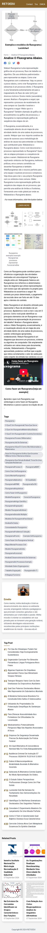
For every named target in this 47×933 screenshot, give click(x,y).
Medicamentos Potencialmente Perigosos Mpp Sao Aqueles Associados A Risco (25, 728)
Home (6, 55)
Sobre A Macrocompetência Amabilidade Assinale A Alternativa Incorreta (23, 764)
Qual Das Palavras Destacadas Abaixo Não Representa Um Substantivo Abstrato (25, 689)
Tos (36, 4)
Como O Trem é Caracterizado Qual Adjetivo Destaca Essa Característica (24, 817)
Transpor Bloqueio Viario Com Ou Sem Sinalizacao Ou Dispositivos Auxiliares (24, 682)
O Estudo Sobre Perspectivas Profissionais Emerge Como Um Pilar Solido (24, 782)
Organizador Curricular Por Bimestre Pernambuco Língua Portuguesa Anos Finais (23, 663)
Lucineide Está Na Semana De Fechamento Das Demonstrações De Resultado (24, 793)
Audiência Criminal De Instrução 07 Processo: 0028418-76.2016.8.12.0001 (25, 755)
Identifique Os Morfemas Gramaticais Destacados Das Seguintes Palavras (25, 802)
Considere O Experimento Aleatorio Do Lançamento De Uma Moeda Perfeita (25, 809)
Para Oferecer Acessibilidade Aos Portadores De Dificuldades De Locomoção (22, 717)
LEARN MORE (23, 205)
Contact (29, 4)
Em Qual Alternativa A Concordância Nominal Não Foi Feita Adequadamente (25, 747)
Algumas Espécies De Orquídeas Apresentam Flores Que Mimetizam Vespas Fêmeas (23, 673)
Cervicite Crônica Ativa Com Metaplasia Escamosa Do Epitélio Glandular (25, 825)
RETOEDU (8, 4)
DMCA (42, 4)
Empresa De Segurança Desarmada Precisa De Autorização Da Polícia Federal (24, 738)
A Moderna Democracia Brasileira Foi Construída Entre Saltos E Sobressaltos (24, 697)
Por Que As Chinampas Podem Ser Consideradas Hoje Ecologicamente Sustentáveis (23, 652)
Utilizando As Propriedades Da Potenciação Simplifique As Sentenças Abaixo (24, 707)
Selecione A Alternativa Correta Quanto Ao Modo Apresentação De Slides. (25, 773)
